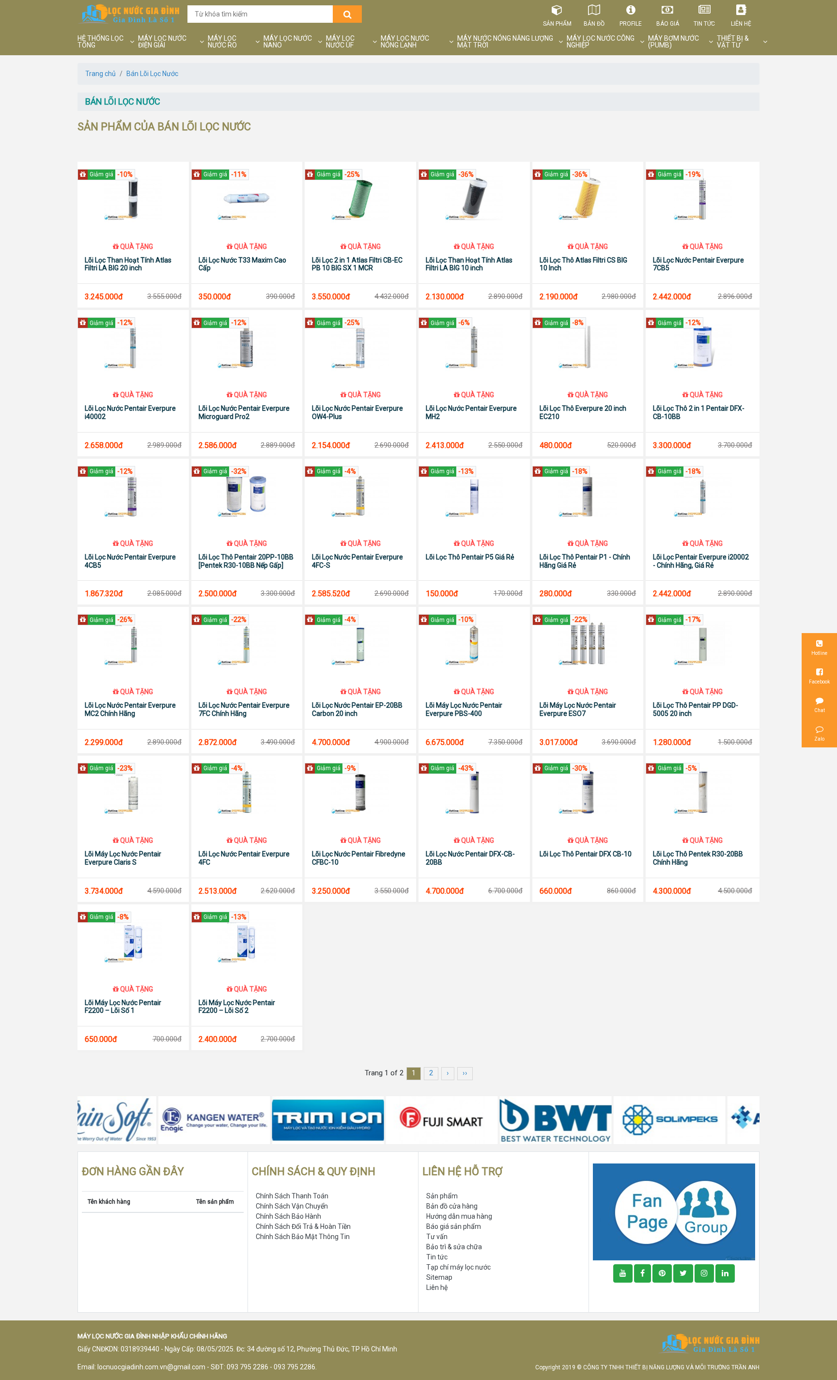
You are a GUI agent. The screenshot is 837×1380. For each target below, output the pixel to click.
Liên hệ (741, 23)
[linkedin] (725, 1273)
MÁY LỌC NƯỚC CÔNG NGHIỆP (601, 41)
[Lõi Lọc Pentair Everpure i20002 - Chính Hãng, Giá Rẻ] (703, 495)
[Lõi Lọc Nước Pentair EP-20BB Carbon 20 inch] (360, 643)
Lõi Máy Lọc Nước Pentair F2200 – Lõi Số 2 (237, 1007)
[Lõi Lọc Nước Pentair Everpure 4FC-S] (360, 495)
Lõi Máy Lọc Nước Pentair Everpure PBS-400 (464, 709)
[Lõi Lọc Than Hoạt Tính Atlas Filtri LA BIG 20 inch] (133, 198)
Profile (631, 23)
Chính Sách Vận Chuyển (292, 1206)
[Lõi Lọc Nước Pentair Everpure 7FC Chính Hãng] (247, 643)
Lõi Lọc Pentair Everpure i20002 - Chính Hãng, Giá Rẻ (701, 561)
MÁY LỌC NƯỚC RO (222, 41)
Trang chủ (100, 74)
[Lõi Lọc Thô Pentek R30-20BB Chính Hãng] (703, 792)
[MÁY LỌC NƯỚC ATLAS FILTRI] (706, 1120)
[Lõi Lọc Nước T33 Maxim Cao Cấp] (247, 198)
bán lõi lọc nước (122, 101)
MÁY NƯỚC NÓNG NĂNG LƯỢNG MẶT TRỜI (505, 41)
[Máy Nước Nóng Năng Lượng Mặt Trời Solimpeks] (592, 1120)
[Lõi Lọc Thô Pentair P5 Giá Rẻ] (474, 495)
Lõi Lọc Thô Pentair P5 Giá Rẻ (470, 557)
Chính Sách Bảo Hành (288, 1216)
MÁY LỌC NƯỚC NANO (288, 41)
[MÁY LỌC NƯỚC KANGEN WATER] (136, 1120)
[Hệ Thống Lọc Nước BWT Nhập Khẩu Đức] (478, 1120)
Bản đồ (594, 23)
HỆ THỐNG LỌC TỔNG (101, 41)
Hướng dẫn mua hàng (459, 1216)
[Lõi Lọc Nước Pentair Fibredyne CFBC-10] (360, 792)
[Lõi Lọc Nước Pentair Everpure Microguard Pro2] (247, 346)
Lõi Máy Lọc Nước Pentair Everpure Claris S (123, 858)
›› (465, 1073)
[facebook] (674, 1211)
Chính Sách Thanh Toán (292, 1196)
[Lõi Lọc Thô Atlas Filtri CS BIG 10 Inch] (588, 198)
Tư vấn (437, 1236)
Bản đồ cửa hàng (452, 1206)
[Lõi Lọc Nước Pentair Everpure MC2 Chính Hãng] (133, 643)
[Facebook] (642, 1273)
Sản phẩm (557, 23)
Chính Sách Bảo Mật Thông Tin (303, 1236)
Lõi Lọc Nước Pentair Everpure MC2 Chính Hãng (130, 709)
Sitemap (439, 1277)
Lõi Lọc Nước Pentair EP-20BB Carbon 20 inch (357, 709)
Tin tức (704, 23)
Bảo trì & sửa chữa (454, 1247)
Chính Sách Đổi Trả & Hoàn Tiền (303, 1226)
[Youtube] (623, 1273)
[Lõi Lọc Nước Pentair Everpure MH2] (474, 346)
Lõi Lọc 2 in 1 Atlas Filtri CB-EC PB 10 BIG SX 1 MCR (357, 264)
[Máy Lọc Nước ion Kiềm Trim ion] (250, 1120)
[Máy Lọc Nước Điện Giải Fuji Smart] (364, 1120)
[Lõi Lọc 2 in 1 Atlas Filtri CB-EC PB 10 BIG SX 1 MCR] (360, 198)
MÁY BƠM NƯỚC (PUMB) (673, 41)
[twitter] (683, 1273)
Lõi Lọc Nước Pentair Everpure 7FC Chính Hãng (244, 709)
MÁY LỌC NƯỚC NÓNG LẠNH (405, 41)
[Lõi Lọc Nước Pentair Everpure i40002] (133, 346)
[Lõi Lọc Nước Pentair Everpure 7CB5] (703, 198)
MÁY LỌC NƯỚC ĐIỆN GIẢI (162, 41)
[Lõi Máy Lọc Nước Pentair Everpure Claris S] (133, 792)
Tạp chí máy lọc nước (458, 1267)
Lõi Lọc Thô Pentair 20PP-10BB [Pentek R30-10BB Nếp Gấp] (246, 561)
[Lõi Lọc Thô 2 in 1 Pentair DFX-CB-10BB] (703, 346)
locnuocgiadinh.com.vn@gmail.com (151, 1367)
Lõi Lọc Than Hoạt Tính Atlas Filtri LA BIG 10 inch (469, 264)
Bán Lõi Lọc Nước (152, 74)
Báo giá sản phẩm (453, 1226)
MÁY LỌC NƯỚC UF (340, 41)
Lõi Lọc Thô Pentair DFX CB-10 (586, 854)
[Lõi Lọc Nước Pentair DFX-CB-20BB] (474, 792)
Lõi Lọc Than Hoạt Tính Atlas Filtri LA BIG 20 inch (128, 264)
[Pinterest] (662, 1273)
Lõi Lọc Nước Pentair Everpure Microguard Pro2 (244, 412)
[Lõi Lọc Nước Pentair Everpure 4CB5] (133, 495)
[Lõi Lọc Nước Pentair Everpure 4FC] (247, 792)
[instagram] (704, 1273)
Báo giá (667, 23)
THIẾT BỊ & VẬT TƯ (733, 41)
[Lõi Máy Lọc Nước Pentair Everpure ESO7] (588, 643)
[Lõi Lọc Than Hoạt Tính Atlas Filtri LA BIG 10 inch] (474, 198)
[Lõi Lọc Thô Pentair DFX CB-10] (588, 792)
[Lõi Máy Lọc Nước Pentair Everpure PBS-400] (474, 643)
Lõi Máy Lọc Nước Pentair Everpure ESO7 (578, 709)
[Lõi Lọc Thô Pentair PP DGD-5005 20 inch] (703, 643)
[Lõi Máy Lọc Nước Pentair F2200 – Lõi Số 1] (133, 941)
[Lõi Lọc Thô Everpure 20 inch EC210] (588, 346)
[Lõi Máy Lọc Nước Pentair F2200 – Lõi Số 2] (247, 941)
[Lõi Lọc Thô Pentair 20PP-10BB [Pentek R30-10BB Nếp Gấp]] (247, 495)
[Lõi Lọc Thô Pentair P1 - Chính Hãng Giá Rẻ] (588, 495)
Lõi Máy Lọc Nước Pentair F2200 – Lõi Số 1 (123, 1007)
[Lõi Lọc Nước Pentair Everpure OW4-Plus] (360, 346)
